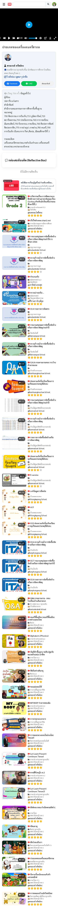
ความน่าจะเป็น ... (37, 292)
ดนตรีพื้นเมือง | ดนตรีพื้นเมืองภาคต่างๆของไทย (41, 618)
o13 (32, 507)
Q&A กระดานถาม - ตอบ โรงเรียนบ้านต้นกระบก (39, 599)
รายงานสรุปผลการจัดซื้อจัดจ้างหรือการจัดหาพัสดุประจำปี (42, 326)
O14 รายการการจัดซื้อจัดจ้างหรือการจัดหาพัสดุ (41, 580)
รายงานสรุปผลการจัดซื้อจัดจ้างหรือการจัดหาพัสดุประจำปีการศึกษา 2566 (42, 239)
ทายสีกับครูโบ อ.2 (37, 772)
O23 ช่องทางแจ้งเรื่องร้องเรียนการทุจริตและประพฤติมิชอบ (41, 524)
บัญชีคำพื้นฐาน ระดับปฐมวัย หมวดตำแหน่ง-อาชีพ (41, 653)
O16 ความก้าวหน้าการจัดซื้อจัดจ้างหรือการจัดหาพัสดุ (42, 543)
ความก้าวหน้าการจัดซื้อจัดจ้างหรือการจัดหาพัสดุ (41, 259)
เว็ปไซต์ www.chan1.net (40, 220)
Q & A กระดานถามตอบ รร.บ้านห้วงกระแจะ (42, 363)
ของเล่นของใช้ (36, 686)
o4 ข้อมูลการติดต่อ (38, 491)
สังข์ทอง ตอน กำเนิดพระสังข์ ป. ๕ (42, 808)
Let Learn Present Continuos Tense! (37, 755)
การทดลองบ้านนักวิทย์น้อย (41, 893)
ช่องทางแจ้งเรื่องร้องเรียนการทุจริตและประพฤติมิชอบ (41, 382)
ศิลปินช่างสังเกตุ (36, 670)
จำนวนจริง (34, 276)
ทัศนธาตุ (33, 826)
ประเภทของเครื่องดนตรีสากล (42, 858)
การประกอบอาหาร (38, 719)
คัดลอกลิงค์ (46, 84)
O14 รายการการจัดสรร (39, 309)
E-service (34, 475)
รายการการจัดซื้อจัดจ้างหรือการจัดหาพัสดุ (40, 438)
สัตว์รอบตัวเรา (36, 842)
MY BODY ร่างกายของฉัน (40, 703)
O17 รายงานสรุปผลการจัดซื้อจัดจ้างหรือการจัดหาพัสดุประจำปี (41, 562)
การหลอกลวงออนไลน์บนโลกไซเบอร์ (41, 736)
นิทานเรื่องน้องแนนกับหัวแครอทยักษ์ (39, 875)
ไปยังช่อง (16, 76)
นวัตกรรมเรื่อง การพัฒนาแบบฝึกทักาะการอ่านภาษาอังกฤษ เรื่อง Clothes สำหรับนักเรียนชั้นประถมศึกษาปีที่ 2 (41, 200)
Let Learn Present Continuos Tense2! (37, 790)
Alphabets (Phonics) (39, 635)
